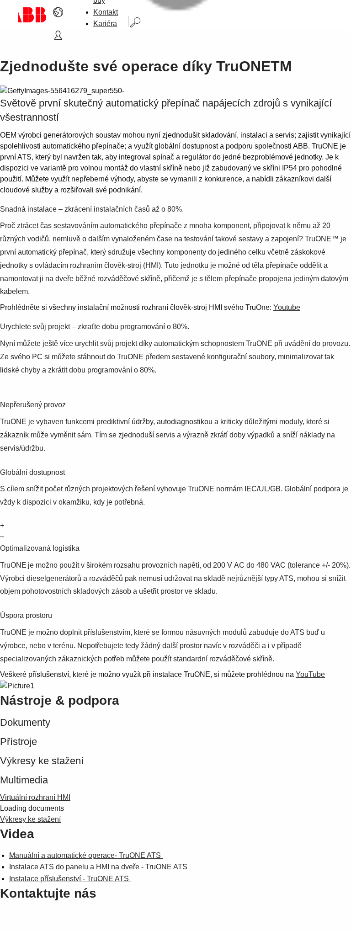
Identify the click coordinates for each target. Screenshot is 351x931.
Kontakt (105, 12)
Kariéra (105, 23)
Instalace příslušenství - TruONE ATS (70, 879)
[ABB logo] (32, 14)
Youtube (286, 307)
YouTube (310, 674)
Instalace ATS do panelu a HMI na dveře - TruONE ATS (99, 867)
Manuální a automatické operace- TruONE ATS (86, 855)
